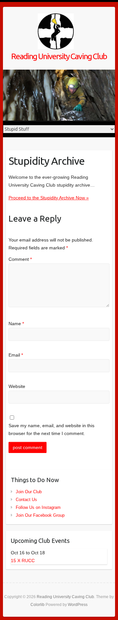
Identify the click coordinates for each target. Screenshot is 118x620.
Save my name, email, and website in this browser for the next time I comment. (51, 429)
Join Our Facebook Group (40, 515)
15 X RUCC (23, 560)
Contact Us (26, 499)
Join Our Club (29, 491)
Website (17, 386)
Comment (20, 259)
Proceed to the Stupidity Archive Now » (49, 197)
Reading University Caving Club (59, 56)
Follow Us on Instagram (38, 507)
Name (16, 323)
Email (16, 355)
